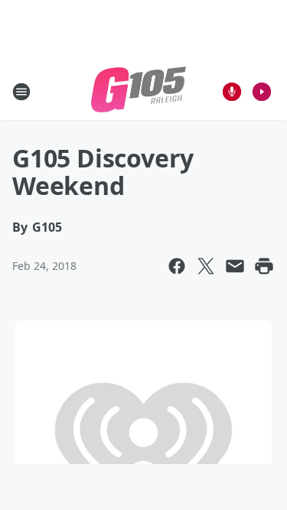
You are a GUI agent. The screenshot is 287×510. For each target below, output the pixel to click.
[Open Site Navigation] (21, 92)
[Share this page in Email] (235, 266)
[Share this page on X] (206, 266)
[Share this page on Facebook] (177, 266)
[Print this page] (264, 266)
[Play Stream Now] (262, 92)
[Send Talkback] (232, 92)
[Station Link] (138, 91)
